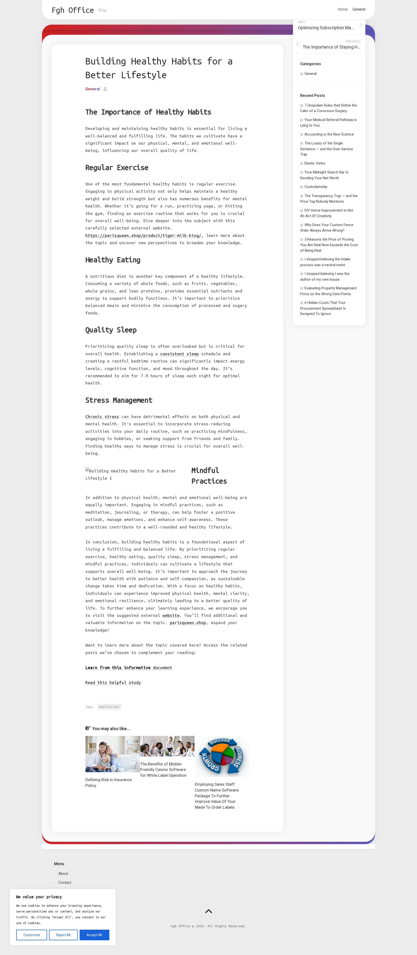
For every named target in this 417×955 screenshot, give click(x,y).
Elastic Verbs (315, 163)
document (128, 667)
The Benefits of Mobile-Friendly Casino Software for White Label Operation (163, 770)
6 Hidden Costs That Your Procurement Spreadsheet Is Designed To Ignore (323, 308)
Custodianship (316, 187)
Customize (31, 935)
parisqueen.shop (188, 622)
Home (343, 9)
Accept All (94, 935)
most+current (109, 706)
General (359, 9)
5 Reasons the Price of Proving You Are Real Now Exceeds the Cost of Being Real (329, 245)
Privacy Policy (69, 892)
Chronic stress (102, 416)
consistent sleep (179, 353)
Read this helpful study (113, 682)
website (171, 615)
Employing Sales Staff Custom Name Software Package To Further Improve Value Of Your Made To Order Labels (217, 796)
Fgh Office (73, 10)
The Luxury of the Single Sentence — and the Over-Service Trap (326, 149)
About (63, 873)
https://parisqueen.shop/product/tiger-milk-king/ (143, 235)
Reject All (63, 935)
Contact (64, 882)
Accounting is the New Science (329, 134)
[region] (63, 917)
